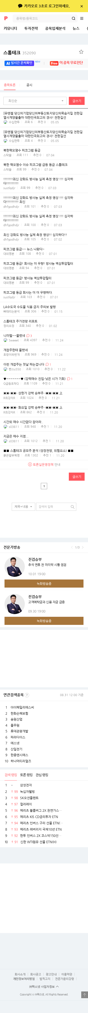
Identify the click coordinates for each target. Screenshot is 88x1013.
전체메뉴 (84, 18)
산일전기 (16, 749)
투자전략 (31, 28)
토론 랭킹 (26, 775)
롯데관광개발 (19, 731)
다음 (82, 547)
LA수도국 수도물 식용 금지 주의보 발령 (29, 307)
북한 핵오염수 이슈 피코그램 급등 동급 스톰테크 (35, 165)
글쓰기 (76, 101)
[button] (36, 101)
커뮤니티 (10, 28)
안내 (46, 464)
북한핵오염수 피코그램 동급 (21, 150)
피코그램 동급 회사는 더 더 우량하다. (28, 292)
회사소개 (20, 974)
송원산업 (16, 719)
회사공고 (35, 974)
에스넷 (15, 743)
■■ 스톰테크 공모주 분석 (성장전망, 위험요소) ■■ (38, 450)
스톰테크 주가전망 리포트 (20, 321)
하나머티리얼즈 (21, 761)
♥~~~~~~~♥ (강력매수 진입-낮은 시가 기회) (34, 378)
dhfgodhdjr (11, 206)
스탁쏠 (7, 155)
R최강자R (9, 398)
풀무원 (15, 725)
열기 (84, 994)
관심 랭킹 (42, 775)
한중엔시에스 (19, 755)
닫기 (81, 6)
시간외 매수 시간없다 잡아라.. (23, 422)
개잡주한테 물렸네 (15, 350)
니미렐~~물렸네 (14, 335)
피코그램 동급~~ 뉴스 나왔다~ (23, 249)
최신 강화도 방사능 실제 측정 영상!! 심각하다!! (35, 235)
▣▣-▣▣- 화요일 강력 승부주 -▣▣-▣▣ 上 (33, 407)
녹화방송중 (44, 583)
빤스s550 (15, 369)
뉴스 (76, 28)
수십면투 (14, 122)
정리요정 (8, 325)
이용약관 (66, 974)
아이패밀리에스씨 (22, 707)
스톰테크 (19, 52)
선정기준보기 (27, 695)
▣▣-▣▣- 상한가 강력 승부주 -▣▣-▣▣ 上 (33, 393)
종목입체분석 (55, 28)
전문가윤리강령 (64, 978)
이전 (72, 547)
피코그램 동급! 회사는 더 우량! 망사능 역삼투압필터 (38, 263)
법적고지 (44, 978)
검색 (73, 18)
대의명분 (8, 253)
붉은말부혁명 (11, 455)
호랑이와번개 (11, 354)
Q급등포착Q (11, 383)
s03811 (14, 426)
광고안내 (51, 974)
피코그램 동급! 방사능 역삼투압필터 (27, 278)
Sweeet (14, 340)
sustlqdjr (9, 188)
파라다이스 (18, 737)
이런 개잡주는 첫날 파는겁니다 (23, 364)
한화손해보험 (19, 713)
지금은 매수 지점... (15, 436)
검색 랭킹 (11, 775)
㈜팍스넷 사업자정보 (42, 986)
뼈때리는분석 (11, 311)
